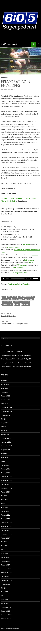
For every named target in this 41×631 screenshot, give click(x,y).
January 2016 (5, 611)
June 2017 (4, 546)
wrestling (25, 304)
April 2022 (4, 392)
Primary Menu (38, 44)
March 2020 (5, 430)
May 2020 (4, 423)
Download (26, 284)
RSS (10, 289)
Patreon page (29, 260)
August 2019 (5, 450)
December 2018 (6, 476)
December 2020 (6, 407)
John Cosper (7, 302)
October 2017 (5, 530)
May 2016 (4, 596)
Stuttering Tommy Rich (21, 302)
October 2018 (5, 484)
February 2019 (6, 469)
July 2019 (4, 453)
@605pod (26, 244)
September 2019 (6, 446)
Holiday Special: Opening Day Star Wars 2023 (16, 355)
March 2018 (5, 511)
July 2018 (4, 496)
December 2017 (6, 523)
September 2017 (6, 534)
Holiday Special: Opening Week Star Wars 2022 (16, 363)
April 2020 (4, 427)
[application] (20, 279)
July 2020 (4, 419)
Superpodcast (7, 304)
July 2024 (4, 380)
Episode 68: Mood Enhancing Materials (14, 322)
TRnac (17, 304)
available (35, 255)
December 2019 (6, 438)
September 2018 (6, 488)
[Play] (4, 279)
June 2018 (4, 500)
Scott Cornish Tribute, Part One (11, 351)
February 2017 (6, 561)
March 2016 (5, 603)
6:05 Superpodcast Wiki (18, 273)
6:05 (4, 296)
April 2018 (4, 507)
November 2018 (6, 480)
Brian (31, 262)
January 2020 (5, 434)
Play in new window (15, 284)
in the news (6, 299)
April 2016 (4, 599)
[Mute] (31, 279)
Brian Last (12, 89)
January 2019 (5, 473)
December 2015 (6, 615)
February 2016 (6, 607)
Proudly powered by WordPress (10, 628)
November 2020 (6, 411)
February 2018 (6, 515)
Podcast (4, 78)
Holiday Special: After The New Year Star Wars (16, 366)
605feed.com (21, 265)
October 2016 (5, 576)
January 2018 (5, 519)
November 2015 (6, 619)
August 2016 (5, 584)
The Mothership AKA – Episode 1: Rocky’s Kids (16, 359)
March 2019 (5, 465)
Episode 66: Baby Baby (8, 315)
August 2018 (5, 492)
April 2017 (4, 553)
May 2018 (4, 503)
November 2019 (6, 442)
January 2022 (5, 396)
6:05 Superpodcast (9, 44)
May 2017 (4, 549)
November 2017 (6, 526)
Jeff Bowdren (17, 299)
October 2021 (5, 400)
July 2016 (4, 588)
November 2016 (6, 572)
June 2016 (4, 592)
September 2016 (6, 580)
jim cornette (29, 299)
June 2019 (4, 457)
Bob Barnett (12, 296)
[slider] (36, 278)
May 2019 (4, 461)
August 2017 (5, 538)
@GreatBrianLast (13, 247)
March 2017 (5, 557)
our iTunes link (18, 268)
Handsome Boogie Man (26, 296)
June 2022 (4, 388)
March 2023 (5, 384)
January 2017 (5, 565)
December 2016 (6, 569)
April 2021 (4, 403)
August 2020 (5, 415)
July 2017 (4, 542)
